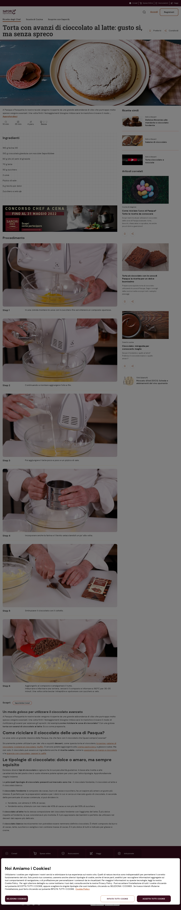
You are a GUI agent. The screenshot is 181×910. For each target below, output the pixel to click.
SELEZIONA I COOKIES (16, 899)
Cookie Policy (83, 889)
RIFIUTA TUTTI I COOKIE (117, 899)
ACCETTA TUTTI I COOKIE (154, 899)
